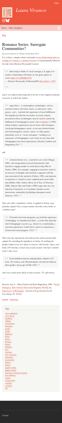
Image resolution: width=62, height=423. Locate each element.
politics (8, 362)
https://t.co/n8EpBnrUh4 (21, 77)
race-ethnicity (10, 375)
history (7, 344)
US (6, 388)
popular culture (10, 367)
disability (8, 318)
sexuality (8, 383)
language (8, 347)
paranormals (9, 360)
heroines (8, 342)
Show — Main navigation (11, 27)
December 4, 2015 (48, 81)
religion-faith (10, 380)
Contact (5, 415)
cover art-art (9, 316)
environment (9, 323)
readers (5, 299)
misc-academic (11, 354)
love (6, 349)
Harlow (45, 121)
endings (8, 321)
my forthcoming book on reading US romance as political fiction (30, 59)
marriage (8, 352)
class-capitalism (11, 313)
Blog (4, 35)
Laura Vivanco (31, 10)
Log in (56, 2)
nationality (9, 357)
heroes (7, 336)
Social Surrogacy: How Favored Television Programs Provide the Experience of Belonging (30, 287)
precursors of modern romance (16, 373)
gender (7, 329)
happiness (14, 299)
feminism (8, 326)
